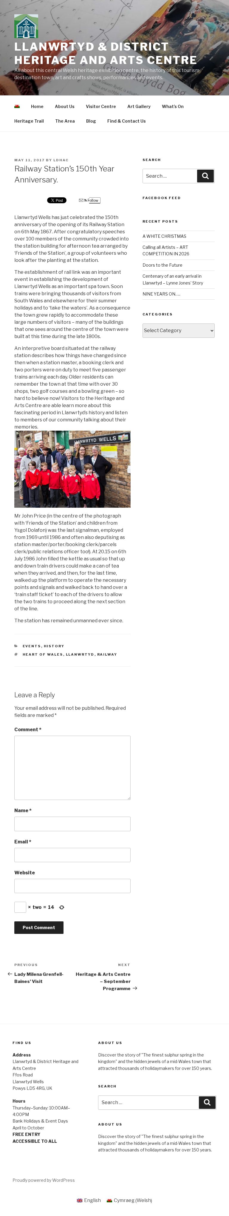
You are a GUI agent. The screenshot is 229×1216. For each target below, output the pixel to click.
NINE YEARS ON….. (161, 293)
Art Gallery (139, 106)
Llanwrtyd (80, 654)
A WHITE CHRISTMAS (164, 236)
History (54, 646)
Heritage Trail (29, 121)
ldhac (61, 160)
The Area (65, 121)
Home (37, 106)
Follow (92, 200)
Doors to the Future (162, 265)
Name (23, 810)
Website (24, 873)
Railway (107, 654)
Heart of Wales (43, 654)
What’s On (173, 106)
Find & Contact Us (126, 121)
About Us (65, 106)
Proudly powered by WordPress (44, 1180)
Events (32, 646)
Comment (27, 729)
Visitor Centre (101, 106)
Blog (91, 121)
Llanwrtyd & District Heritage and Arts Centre (106, 53)
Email (22, 842)
